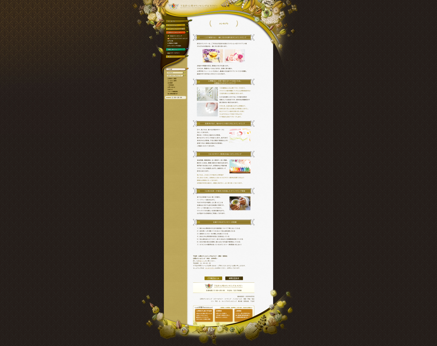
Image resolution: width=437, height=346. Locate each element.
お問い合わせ (171, 87)
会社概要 (170, 83)
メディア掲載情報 (173, 91)
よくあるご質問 (172, 80)
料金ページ (201, 261)
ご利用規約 (171, 85)
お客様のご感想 (172, 78)
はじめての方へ (210, 268)
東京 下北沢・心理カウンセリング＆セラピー (192, 6)
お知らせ (170, 89)
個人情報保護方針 (173, 93)
